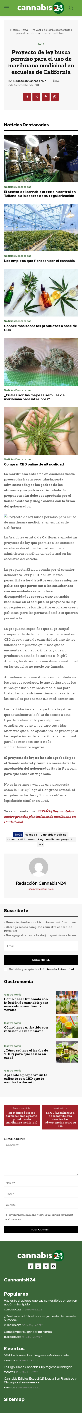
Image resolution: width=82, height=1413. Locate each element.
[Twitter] (36, 97)
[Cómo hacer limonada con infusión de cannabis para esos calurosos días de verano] (67, 1002)
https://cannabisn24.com (41, 889)
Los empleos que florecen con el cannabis (39, 261)
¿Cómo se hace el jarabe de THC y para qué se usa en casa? (26, 1054)
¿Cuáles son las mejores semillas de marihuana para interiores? (34, 397)
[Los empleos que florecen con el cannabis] (41, 227)
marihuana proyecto (60, 839)
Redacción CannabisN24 (30, 81)
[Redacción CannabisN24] (41, 867)
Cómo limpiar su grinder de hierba (28, 1332)
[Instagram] (38, 1266)
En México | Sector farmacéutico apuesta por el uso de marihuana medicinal (21, 1117)
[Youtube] (53, 1266)
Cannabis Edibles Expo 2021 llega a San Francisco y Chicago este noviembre (40, 1380)
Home (14, 30)
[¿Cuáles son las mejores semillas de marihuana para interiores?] (41, 362)
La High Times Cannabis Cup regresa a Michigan (38, 1367)
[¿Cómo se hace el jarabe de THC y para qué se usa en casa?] (67, 1052)
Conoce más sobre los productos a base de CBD (40, 328)
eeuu (31, 839)
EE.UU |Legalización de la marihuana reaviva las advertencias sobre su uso (60, 1119)
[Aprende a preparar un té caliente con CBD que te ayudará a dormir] (67, 1076)
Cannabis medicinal (53, 834)
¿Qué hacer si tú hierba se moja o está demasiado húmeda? (40, 1318)
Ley (40, 839)
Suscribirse (41, 960)
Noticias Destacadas (17, 187)
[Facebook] (27, 97)
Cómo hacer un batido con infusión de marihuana (26, 1029)
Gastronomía (12, 994)
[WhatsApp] (55, 97)
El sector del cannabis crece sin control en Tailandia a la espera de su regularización (40, 194)
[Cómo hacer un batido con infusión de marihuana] (67, 1027)
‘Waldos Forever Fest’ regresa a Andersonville (36, 1355)
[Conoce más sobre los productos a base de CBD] (41, 293)
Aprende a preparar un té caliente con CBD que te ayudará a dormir (26, 1078)
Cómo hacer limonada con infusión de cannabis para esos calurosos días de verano (26, 1004)
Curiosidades (12, 1309)
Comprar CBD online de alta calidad (34, 464)
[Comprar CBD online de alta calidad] (41, 431)
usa (40, 844)
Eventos (9, 1360)
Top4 (24, 30)
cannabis (31, 834)
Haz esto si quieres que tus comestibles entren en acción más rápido (40, 1302)
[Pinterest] (46, 97)
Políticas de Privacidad (56, 969)
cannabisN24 (16, 839)
